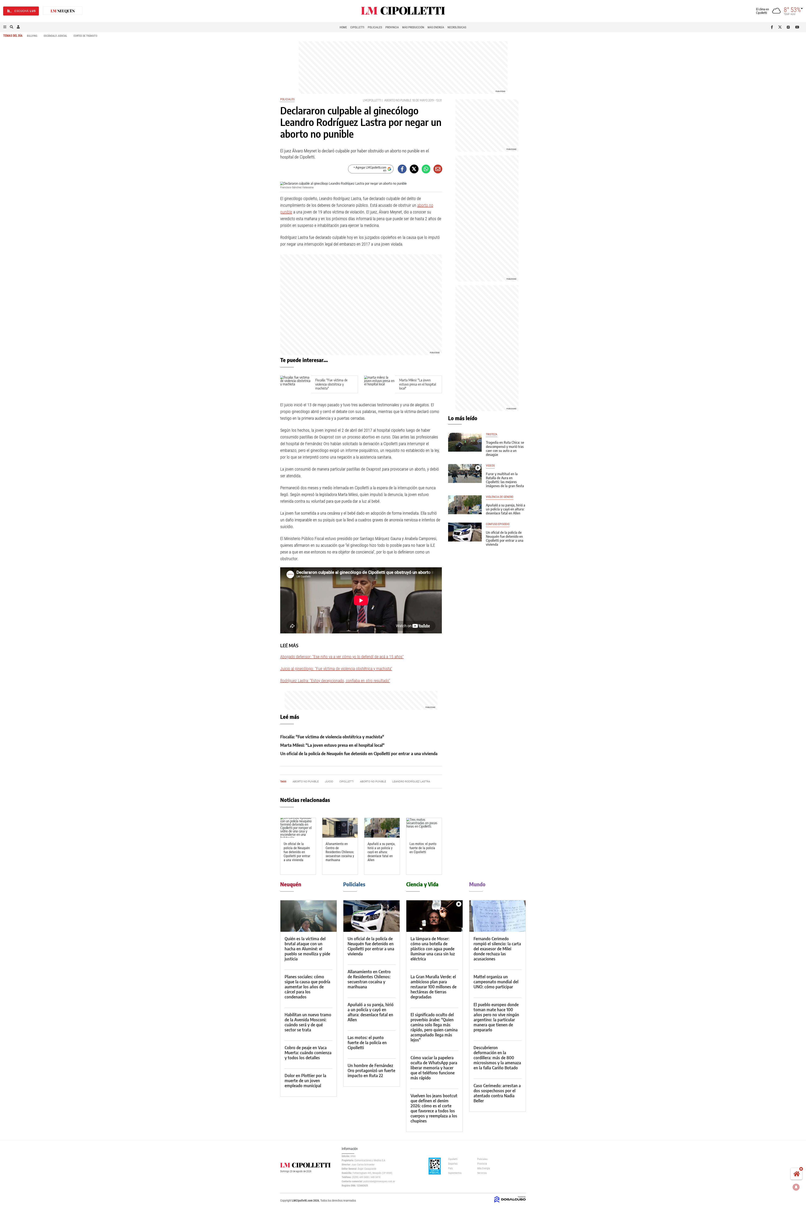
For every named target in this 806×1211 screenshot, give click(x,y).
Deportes (452, 1164)
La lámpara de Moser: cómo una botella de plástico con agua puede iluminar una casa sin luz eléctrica (433, 948)
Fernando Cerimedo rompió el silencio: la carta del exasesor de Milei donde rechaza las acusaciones (497, 948)
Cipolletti (357, 27)
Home (343, 27)
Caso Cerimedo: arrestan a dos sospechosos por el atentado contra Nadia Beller (497, 1093)
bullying (32, 35)
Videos (490, 465)
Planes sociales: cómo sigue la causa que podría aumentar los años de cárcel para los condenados (307, 986)
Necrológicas (456, 27)
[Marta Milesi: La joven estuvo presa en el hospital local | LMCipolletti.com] (379, 384)
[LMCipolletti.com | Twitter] (781, 27)
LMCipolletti (372, 100)
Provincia (392, 27)
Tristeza (491, 434)
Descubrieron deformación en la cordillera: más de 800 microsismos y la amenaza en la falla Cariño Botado (497, 1057)
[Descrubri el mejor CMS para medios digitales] (510, 1203)
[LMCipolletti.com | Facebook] (772, 27)
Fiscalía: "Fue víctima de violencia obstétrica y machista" (331, 384)
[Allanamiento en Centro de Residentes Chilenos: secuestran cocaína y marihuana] (340, 828)
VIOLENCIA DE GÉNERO (499, 496)
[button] (5, 27)
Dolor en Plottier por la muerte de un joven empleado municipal (305, 1080)
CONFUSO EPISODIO (497, 524)
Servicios (482, 1173)
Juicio (329, 781)
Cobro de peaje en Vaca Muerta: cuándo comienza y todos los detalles (308, 1052)
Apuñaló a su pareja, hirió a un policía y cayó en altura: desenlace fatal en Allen (381, 852)
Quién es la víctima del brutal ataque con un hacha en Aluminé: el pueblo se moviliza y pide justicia (307, 948)
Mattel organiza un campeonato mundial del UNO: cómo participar (496, 981)
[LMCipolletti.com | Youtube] (797, 27)
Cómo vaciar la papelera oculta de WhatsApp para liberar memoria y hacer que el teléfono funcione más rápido (434, 1067)
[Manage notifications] (796, 1187)
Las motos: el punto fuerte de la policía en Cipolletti (423, 848)
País (450, 1168)
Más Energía (436, 27)
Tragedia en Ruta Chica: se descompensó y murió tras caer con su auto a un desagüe (505, 448)
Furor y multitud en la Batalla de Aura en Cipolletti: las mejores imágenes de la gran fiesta (505, 480)
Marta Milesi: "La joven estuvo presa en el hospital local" (417, 384)
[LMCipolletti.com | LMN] (62, 11)
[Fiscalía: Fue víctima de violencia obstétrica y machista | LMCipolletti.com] (295, 384)
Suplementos (454, 1173)
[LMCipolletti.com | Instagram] (789, 27)
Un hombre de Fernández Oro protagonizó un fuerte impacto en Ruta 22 (371, 1070)
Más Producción (413, 27)
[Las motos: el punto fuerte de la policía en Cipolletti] (424, 828)
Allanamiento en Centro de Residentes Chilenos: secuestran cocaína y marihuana (340, 852)
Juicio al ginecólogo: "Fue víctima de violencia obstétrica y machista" (336, 668)
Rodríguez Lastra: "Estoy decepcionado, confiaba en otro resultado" (335, 680)
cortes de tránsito (85, 35)
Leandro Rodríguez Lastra (411, 781)
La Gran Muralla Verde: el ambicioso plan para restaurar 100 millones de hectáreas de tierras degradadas (434, 986)
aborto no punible (397, 100)
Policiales (375, 27)
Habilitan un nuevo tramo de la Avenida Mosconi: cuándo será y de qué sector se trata (308, 1022)
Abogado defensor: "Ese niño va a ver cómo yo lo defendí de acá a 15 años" (342, 656)
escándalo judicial (55, 35)
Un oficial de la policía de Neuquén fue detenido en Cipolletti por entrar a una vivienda (358, 753)
